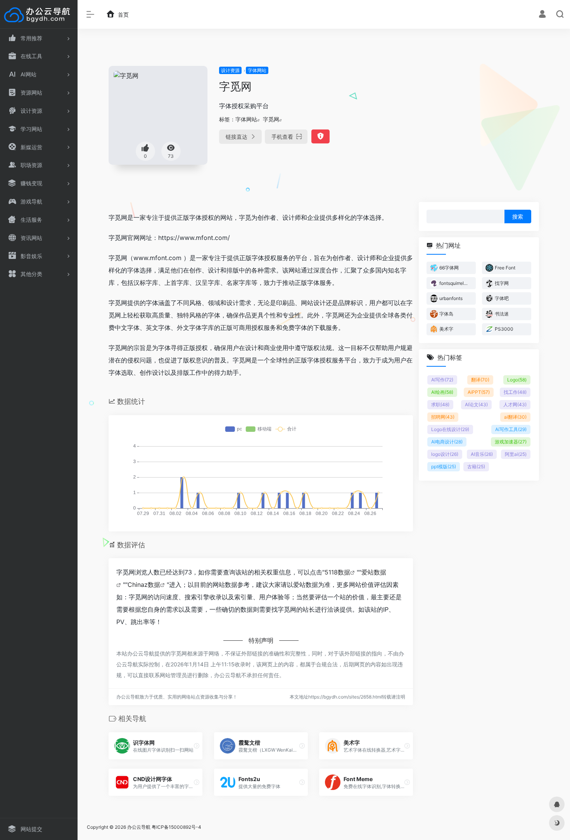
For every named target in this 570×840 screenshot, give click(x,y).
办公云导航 (138, 827)
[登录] (542, 15)
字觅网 (271, 119)
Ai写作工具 (511, 429)
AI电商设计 (447, 442)
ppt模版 (443, 466)
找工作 (515, 392)
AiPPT (479, 392)
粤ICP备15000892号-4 (176, 827)
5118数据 (337, 572)
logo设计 (444, 454)
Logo (517, 380)
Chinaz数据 (144, 584)
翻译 (480, 380)
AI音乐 (482, 454)
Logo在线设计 (450, 429)
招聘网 (442, 417)
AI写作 (442, 380)
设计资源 (230, 70)
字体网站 (257, 70)
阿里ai (516, 454)
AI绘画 (442, 392)
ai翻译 (515, 417)
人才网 (515, 404)
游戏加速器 (511, 442)
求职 (440, 404)
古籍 (476, 466)
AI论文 (476, 404)
